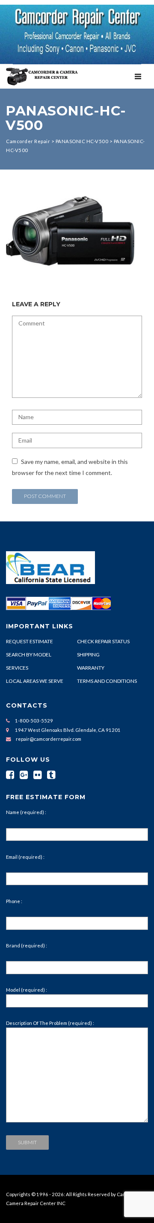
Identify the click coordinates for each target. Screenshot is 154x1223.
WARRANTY (90, 668)
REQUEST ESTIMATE (29, 641)
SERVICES (17, 668)
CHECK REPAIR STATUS (103, 641)
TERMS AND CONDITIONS (107, 681)
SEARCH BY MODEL (28, 654)
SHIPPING (88, 654)
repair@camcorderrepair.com (48, 739)
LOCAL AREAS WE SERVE (34, 681)
